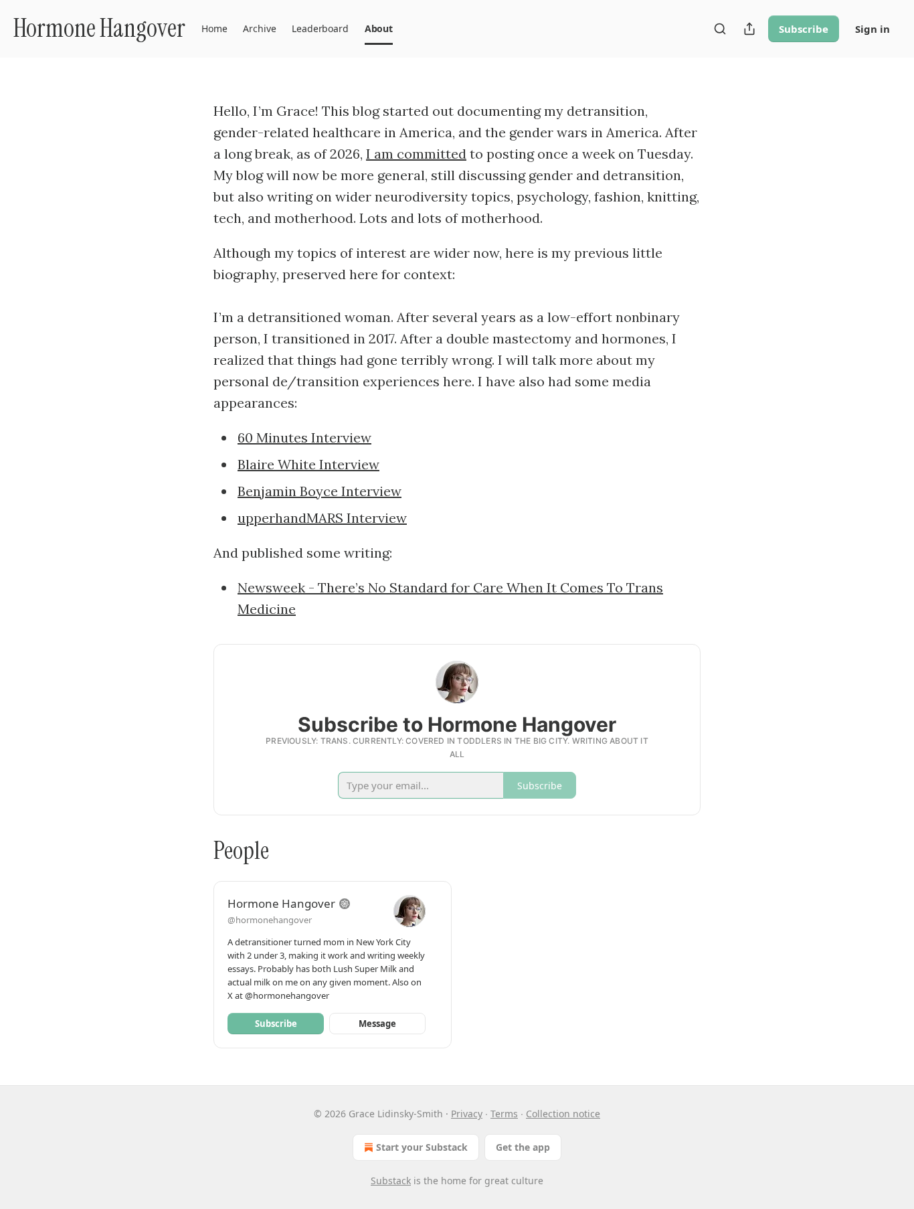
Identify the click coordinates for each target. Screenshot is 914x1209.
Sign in (872, 28)
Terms (504, 1113)
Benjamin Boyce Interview (319, 491)
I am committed (416, 153)
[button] (214, 29)
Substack (391, 1180)
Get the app (523, 1147)
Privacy (466, 1113)
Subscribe (803, 28)
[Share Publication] (749, 28)
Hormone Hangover (281, 903)
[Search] (720, 28)
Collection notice (563, 1113)
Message (377, 1024)
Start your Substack (422, 1147)
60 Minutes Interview (304, 437)
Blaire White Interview (308, 464)
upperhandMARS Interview (322, 517)
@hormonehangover (269, 920)
